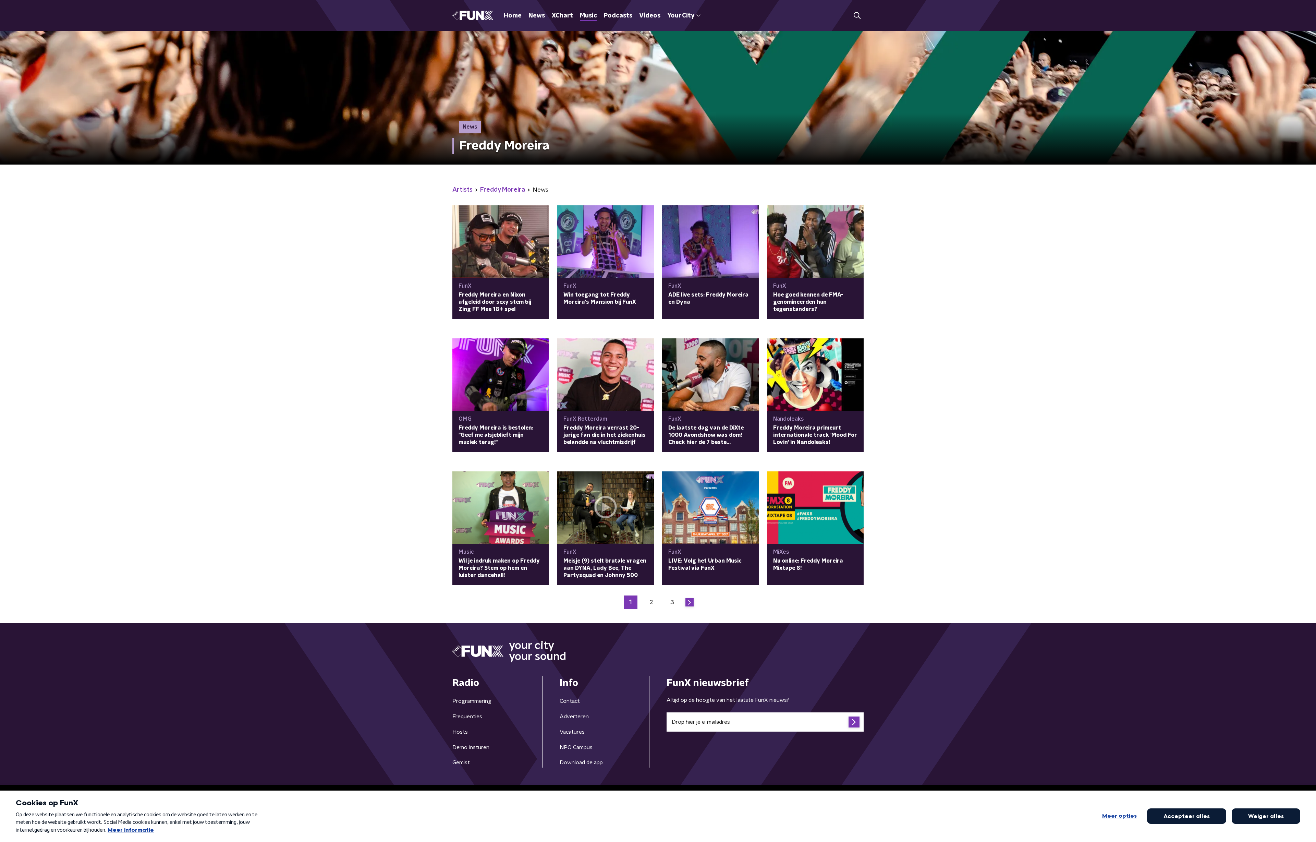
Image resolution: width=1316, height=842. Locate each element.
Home (513, 16)
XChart (562, 16)
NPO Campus (576, 747)
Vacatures (572, 732)
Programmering (471, 701)
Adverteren (574, 716)
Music (588, 16)
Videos (649, 16)
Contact (570, 701)
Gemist (461, 762)
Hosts (460, 732)
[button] (857, 15)
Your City (680, 16)
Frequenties (467, 716)
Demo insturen (470, 747)
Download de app (581, 762)
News (536, 16)
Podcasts (618, 16)
